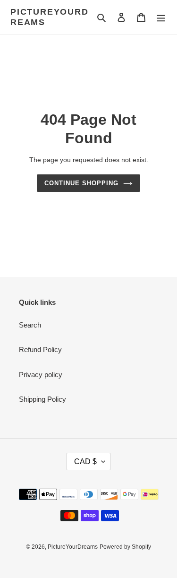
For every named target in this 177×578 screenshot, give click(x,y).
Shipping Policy (42, 399)
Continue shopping (81, 183)
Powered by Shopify (125, 546)
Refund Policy (40, 349)
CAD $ (85, 461)
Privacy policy (40, 375)
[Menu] (161, 17)
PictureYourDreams (49, 17)
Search (30, 325)
